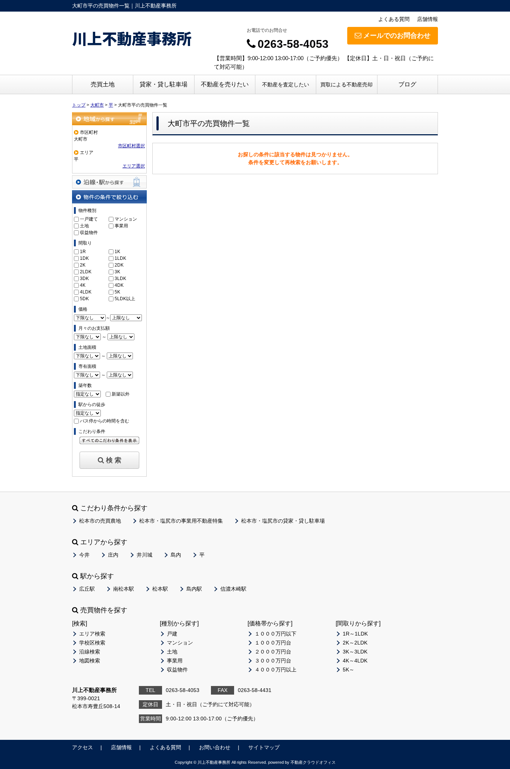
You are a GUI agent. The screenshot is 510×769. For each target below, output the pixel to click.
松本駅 (160, 589)
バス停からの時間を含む (104, 421)
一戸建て (89, 219)
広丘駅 (87, 589)
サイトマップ (264, 747)
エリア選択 (133, 166)
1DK (84, 258)
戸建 (172, 634)
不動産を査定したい (285, 84)
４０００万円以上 (275, 670)
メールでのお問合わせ (396, 35)
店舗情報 (427, 19)
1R (83, 251)
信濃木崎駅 (233, 589)
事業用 (121, 225)
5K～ (348, 670)
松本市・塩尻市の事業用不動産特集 (181, 521)
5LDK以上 (125, 298)
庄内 (113, 555)
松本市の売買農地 (100, 521)
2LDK (85, 271)
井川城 (144, 555)
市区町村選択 (131, 145)
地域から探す (109, 118)
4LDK (85, 292)
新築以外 (121, 394)
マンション (126, 219)
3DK (84, 278)
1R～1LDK (355, 634)
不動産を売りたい (225, 84)
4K (82, 285)
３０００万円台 (273, 661)
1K (117, 251)
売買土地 (103, 84)
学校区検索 (92, 643)
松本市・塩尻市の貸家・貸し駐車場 (283, 521)
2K (82, 265)
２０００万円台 (273, 652)
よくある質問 (394, 19)
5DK (84, 298)
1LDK (120, 258)
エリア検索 (92, 634)
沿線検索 (89, 652)
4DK (119, 285)
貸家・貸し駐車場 (163, 84)
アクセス (82, 747)
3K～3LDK (355, 652)
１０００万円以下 (275, 634)
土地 (84, 225)
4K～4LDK (355, 661)
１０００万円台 (273, 643)
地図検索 (89, 661)
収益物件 (89, 232)
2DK (119, 265)
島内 (176, 555)
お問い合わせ (214, 747)
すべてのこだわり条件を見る (109, 440)
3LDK (120, 278)
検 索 (113, 460)
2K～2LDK (355, 643)
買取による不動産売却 (346, 84)
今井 (84, 555)
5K (117, 292)
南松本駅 (123, 589)
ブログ (407, 84)
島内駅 (194, 589)
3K (117, 271)
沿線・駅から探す (109, 181)
